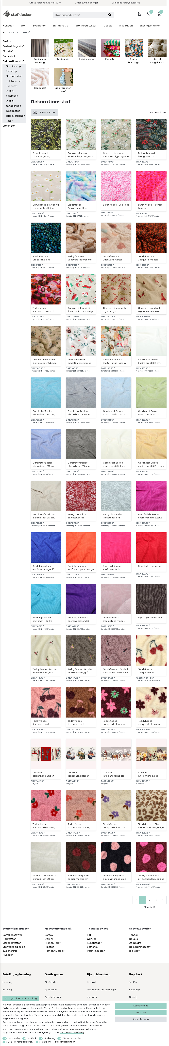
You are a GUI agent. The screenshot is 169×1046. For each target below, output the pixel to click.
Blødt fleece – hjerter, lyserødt (150, 206)
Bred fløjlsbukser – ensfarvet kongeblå (43, 568)
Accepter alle (140, 1006)
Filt (89, 935)
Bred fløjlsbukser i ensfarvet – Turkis (42, 619)
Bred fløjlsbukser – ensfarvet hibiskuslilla (150, 516)
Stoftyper (8, 125)
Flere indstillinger (65, 1042)
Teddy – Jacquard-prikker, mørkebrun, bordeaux (78, 877)
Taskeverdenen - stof (15, 118)
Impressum (75, 1029)
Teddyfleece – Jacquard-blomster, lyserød (44, 826)
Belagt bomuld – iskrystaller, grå (112, 516)
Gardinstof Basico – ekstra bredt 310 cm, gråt (79, 413)
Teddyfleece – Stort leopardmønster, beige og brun (151, 826)
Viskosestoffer (11, 943)
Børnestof (8, 56)
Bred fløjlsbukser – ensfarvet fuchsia (113, 568)
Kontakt (91, 982)
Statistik (31, 1038)
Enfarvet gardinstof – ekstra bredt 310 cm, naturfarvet (44, 877)
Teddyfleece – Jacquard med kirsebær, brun (76, 722)
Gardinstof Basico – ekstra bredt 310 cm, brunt (79, 464)
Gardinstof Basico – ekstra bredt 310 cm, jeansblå (44, 464)
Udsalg (108, 25)
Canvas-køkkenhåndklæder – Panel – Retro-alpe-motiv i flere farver (149, 774)
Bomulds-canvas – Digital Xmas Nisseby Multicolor (114, 361)
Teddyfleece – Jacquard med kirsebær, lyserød (42, 722)
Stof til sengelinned (13, 103)
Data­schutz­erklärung (72, 1032)
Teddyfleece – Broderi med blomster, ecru (45, 671)
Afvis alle (141, 1012)
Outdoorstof (14, 76)
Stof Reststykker (85, 25)
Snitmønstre (60, 25)
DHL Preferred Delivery (20, 1042)
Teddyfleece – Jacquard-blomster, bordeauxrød (114, 722)
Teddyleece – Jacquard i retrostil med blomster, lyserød (45, 310)
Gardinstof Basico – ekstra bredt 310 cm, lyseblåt (114, 413)
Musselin (7, 954)
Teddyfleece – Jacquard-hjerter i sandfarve (113, 258)
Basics (6, 41)
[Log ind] (139, 13)
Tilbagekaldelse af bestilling (21, 998)
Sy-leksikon (51, 990)
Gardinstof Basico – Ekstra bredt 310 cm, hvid (149, 361)
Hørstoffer (9, 939)
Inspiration (126, 25)
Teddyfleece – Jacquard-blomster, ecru (114, 826)
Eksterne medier (72, 1038)
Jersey (49, 935)
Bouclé (133, 939)
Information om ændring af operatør (102, 993)
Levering (7, 982)
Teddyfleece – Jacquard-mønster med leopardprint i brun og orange (151, 258)
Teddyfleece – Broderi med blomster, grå (80, 671)
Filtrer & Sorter (48, 112)
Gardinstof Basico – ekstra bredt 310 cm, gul (151, 464)
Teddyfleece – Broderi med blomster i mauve (115, 671)
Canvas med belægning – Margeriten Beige (46, 206)
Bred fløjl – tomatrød (149, 566)
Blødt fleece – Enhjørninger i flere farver (78, 206)
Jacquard (135, 943)
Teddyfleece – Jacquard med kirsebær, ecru (146, 671)
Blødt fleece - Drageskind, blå (41, 258)
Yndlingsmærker (150, 25)
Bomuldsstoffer (12, 935)
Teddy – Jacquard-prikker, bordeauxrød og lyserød (151, 877)
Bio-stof (7, 51)
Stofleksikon (51, 982)
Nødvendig (14, 1038)
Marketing (49, 1038)
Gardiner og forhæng (13, 68)
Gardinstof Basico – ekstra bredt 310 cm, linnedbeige (44, 516)
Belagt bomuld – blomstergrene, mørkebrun (42, 155)
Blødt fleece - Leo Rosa (116, 205)
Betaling (7, 990)
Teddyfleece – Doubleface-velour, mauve (114, 619)
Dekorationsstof (13, 61)
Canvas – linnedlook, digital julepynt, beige (45, 361)
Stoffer (133, 982)
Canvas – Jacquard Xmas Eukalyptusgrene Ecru (80, 155)
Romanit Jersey (55, 951)
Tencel (133, 935)
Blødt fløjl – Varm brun (150, 618)
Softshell (92, 947)
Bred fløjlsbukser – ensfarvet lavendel (78, 619)
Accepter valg (141, 1019)
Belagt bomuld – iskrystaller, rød (77, 516)
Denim (49, 939)
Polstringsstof (15, 81)
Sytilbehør (39, 25)
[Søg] (109, 15)
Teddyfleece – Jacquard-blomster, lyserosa (79, 826)
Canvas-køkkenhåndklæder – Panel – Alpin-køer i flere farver (114, 774)
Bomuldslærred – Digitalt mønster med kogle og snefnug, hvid (80, 361)
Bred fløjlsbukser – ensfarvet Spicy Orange (81, 568)
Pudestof (11, 86)
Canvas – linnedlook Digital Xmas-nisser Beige (149, 310)
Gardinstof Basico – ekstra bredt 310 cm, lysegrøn (149, 413)
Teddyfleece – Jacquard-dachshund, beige (80, 258)
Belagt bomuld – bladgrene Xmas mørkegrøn (147, 155)
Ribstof (49, 947)
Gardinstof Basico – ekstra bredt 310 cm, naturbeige (114, 464)
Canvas (91, 939)
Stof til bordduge (12, 93)
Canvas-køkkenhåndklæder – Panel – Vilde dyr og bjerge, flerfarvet (79, 774)
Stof (23, 25)
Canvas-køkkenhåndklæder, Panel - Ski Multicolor (44, 774)
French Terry (53, 943)
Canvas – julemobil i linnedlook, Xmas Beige (80, 310)
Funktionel (46, 1042)
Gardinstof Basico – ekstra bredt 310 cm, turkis (44, 413)
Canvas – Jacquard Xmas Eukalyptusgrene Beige (116, 155)
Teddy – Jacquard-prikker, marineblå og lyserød (114, 877)
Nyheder (8, 25)
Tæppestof (13, 111)
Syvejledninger (53, 997)
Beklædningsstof (13, 46)
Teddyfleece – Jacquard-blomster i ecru (149, 722)
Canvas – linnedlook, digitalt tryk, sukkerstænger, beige (115, 310)
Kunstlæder (94, 943)
